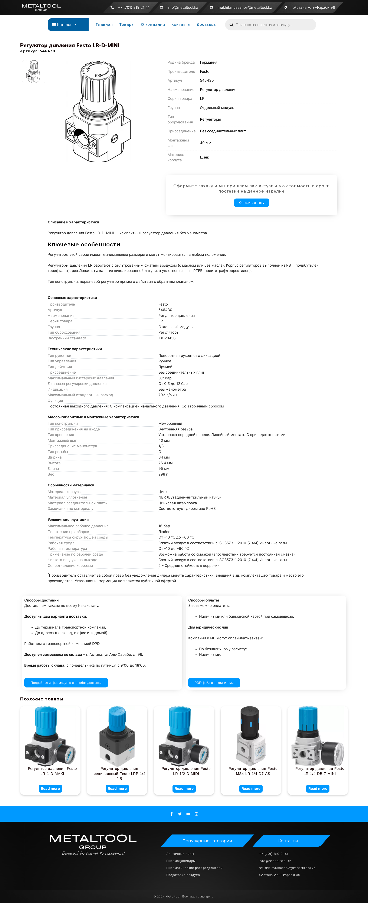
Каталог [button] (64, 24)
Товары (127, 24)
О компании (153, 24)
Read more (50, 788)
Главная (104, 24)
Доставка (206, 24)
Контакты (180, 24)
